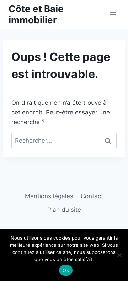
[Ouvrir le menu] (112, 14)
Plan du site (64, 209)
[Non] (119, 255)
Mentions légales (49, 196)
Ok (66, 270)
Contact (92, 196)
